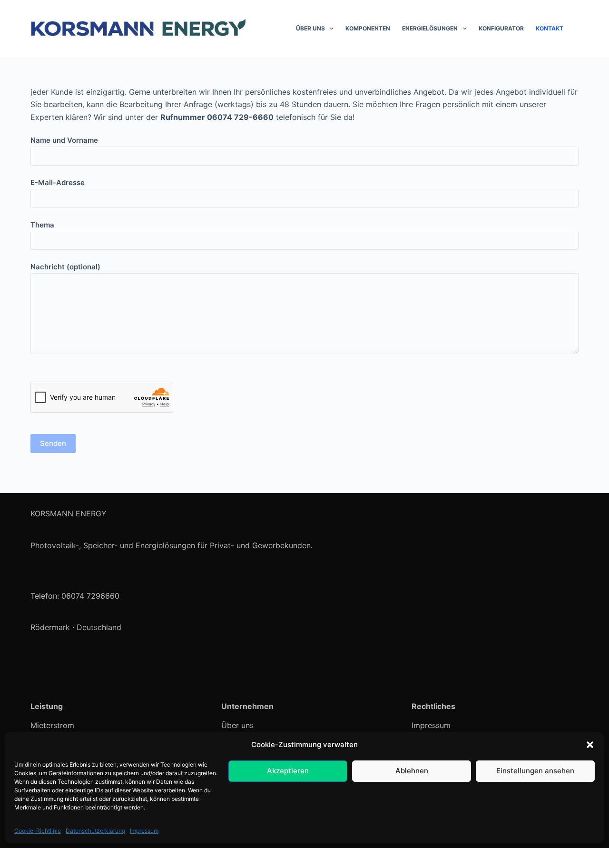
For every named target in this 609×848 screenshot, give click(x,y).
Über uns (310, 28)
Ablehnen (411, 770)
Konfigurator (501, 28)
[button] (590, 744)
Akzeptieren (288, 770)
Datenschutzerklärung (95, 830)
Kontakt (549, 28)
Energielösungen (430, 28)
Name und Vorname (64, 140)
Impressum (144, 830)
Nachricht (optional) (65, 266)
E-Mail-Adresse (57, 182)
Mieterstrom (52, 725)
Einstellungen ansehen (535, 770)
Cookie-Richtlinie (37, 830)
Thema (42, 224)
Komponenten (367, 28)
